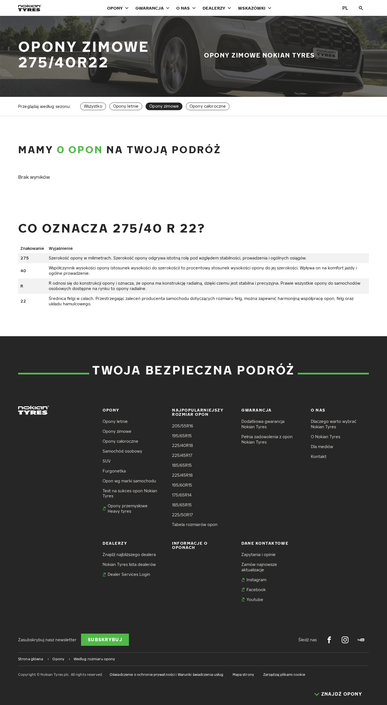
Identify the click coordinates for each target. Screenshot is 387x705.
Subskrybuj (105, 639)
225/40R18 (182, 445)
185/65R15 (182, 465)
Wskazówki (251, 7)
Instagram (256, 579)
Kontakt (318, 456)
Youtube (254, 599)
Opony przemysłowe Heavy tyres (128, 508)
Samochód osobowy (122, 451)
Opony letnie (126, 106)
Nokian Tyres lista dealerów (129, 564)
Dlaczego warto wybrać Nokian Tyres (333, 424)
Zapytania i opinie (258, 554)
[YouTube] (361, 640)
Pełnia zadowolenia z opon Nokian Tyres (267, 439)
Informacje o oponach (189, 545)
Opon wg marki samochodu (129, 480)
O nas (183, 7)
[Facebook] (329, 640)
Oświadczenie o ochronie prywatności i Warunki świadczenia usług (167, 674)
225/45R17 (182, 455)
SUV (106, 461)
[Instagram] (345, 640)
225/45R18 (182, 475)
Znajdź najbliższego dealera (129, 554)
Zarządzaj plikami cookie (284, 674)
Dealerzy (214, 7)
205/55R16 (182, 425)
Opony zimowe (117, 431)
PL (345, 8)
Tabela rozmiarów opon (195, 524)
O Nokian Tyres (325, 436)
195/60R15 (182, 485)
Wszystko (93, 106)
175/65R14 (182, 495)
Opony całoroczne (208, 106)
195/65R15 (182, 435)
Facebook (256, 589)
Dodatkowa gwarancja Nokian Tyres (262, 424)
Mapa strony (243, 674)
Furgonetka (114, 470)
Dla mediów (322, 446)
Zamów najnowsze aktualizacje (259, 567)
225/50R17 (182, 514)
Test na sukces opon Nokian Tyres (130, 493)
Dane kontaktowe (264, 543)
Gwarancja (149, 7)
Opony (115, 7)
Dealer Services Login (129, 574)
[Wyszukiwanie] (361, 8)
